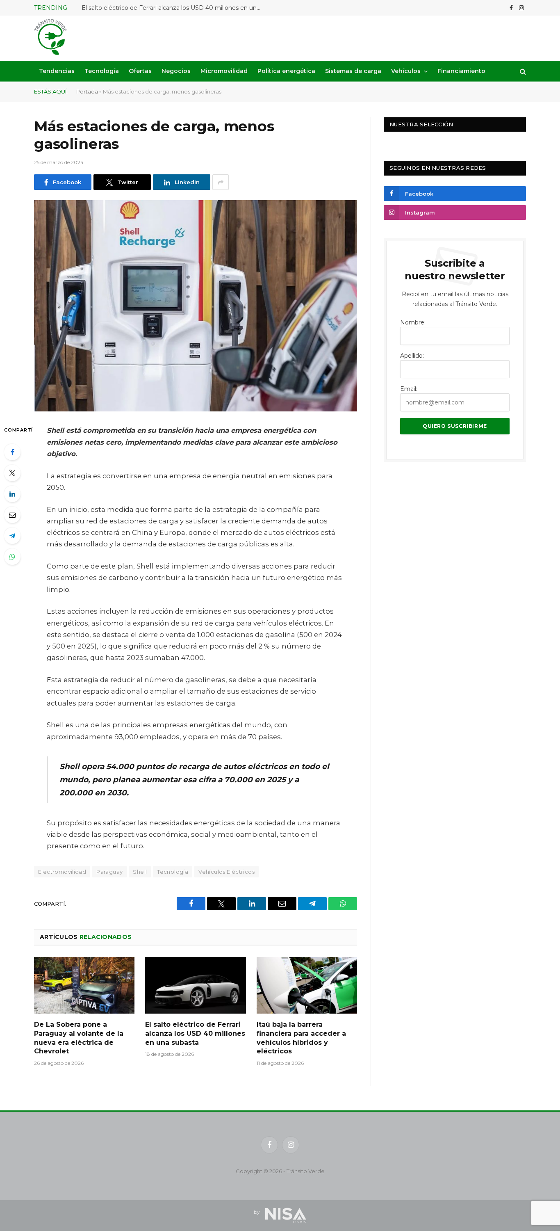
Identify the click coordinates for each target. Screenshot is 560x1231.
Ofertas (140, 71)
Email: (408, 389)
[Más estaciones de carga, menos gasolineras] (195, 305)
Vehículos (406, 71)
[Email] (12, 515)
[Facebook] (12, 452)
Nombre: (413, 322)
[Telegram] (12, 536)
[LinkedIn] (12, 494)
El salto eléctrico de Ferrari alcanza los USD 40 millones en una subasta (174, 7)
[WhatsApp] (12, 556)
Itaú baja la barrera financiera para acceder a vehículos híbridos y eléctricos (301, 1038)
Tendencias (57, 71)
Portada (87, 91)
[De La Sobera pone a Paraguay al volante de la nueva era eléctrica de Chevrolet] (84, 985)
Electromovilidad (62, 871)
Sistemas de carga (353, 71)
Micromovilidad (224, 71)
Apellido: (412, 355)
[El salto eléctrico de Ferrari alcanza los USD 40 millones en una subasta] (195, 985)
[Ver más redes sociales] (220, 182)
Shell (140, 871)
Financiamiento (461, 71)
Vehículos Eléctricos (226, 871)
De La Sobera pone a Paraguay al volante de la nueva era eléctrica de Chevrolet (78, 1038)
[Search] (522, 71)
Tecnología (101, 71)
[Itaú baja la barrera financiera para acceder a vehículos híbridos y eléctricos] (307, 985)
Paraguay (109, 871)
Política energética (286, 71)
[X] (12, 473)
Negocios (176, 71)
